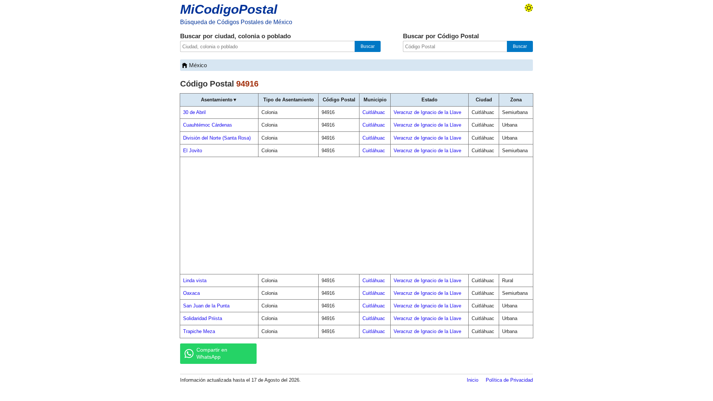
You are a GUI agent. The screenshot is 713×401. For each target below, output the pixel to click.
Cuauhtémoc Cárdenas (207, 125)
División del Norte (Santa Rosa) (217, 138)
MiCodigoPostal (228, 9)
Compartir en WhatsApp (211, 353)
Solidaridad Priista (202, 318)
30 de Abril (194, 112)
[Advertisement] (356, 216)
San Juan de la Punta (206, 306)
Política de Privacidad (509, 380)
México (198, 65)
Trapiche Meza (199, 331)
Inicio (472, 380)
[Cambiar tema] (529, 8)
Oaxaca (191, 293)
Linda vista (194, 280)
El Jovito (192, 150)
